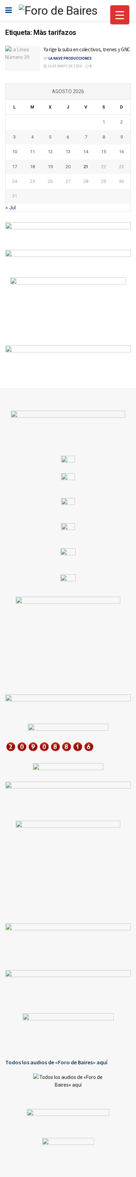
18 (32, 166)
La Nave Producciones (70, 58)
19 (50, 166)
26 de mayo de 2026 (64, 66)
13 (68, 151)
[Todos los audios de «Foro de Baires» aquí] (68, 1085)
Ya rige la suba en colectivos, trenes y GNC (87, 49)
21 (85, 166)
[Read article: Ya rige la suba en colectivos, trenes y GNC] (22, 58)
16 (121, 151)
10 (14, 151)
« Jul (11, 207)
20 (68, 166)
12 (50, 151)
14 (85, 151)
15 (103, 151)
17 (14, 166)
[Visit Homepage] (58, 10)
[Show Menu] (8, 10)
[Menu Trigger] (119, 14)
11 (32, 151)
